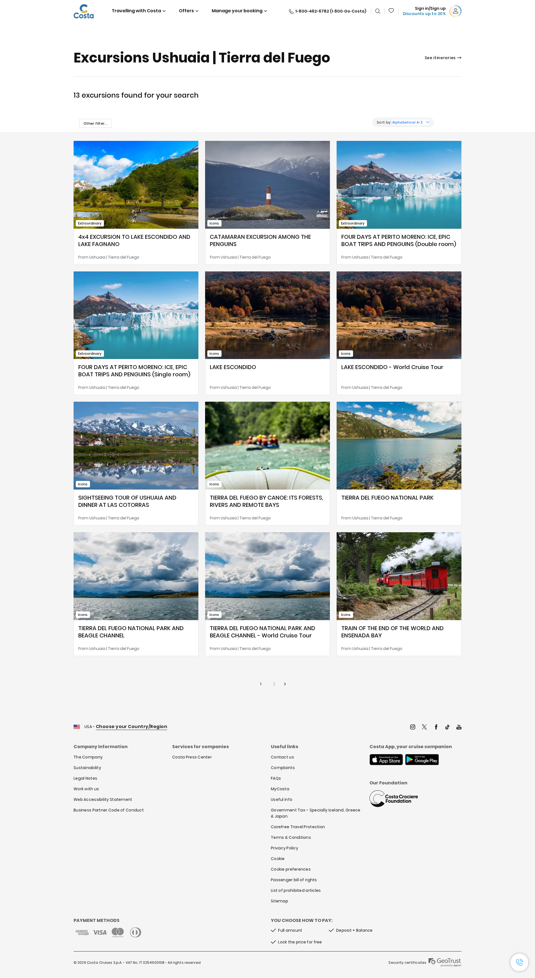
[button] (391, 11)
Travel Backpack (391, 11)
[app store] (386, 760)
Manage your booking (237, 11)
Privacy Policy (284, 848)
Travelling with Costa (136, 11)
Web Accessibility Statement (103, 799)
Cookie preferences (291, 869)
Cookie (278, 858)
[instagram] (412, 727)
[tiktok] (447, 727)
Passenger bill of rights (294, 880)
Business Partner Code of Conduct (109, 810)
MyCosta (280, 789)
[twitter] (424, 727)
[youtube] (458, 727)
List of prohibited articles (296, 890)
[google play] (422, 760)
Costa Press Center (192, 757)
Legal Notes (85, 778)
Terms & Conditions (291, 837)
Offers (186, 11)
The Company (88, 757)
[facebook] (436, 727)
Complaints (283, 767)
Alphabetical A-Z (407, 122)
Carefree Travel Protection (298, 827)
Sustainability (87, 767)
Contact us (282, 757)
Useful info (281, 799)
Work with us (86, 789)
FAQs (276, 778)
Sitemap (279, 901)
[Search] (378, 11)
